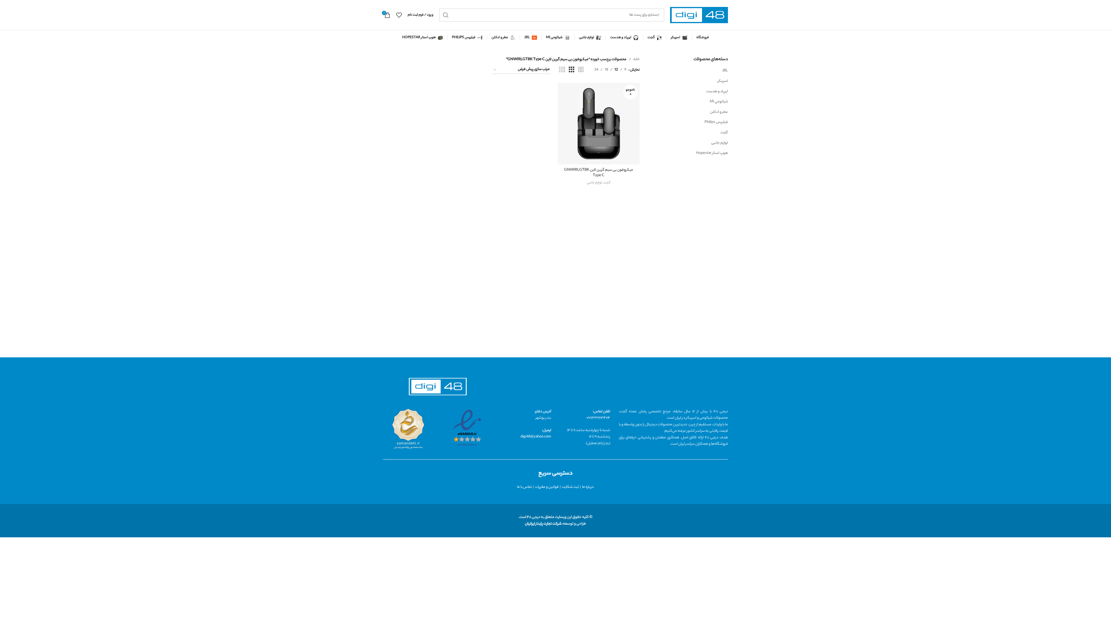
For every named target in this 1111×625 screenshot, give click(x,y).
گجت (724, 133)
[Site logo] (699, 15)
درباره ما (588, 487)
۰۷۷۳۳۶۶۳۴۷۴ (598, 418)
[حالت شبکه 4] (562, 70)
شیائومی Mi (719, 102)
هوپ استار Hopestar (712, 153)
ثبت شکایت (570, 487)
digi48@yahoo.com (535, 437)
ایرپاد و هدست (717, 92)
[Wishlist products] (399, 15)
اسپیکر (723, 81)
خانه (636, 59)
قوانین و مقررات (547, 487)
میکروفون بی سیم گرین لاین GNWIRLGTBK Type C (598, 173)
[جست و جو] (446, 15)
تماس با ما (524, 487)
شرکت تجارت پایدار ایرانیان (543, 524)
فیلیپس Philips (716, 122)
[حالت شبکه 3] (571, 70)
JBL (725, 71)
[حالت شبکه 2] (581, 70)
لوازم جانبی (719, 143)
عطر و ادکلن (719, 112)
